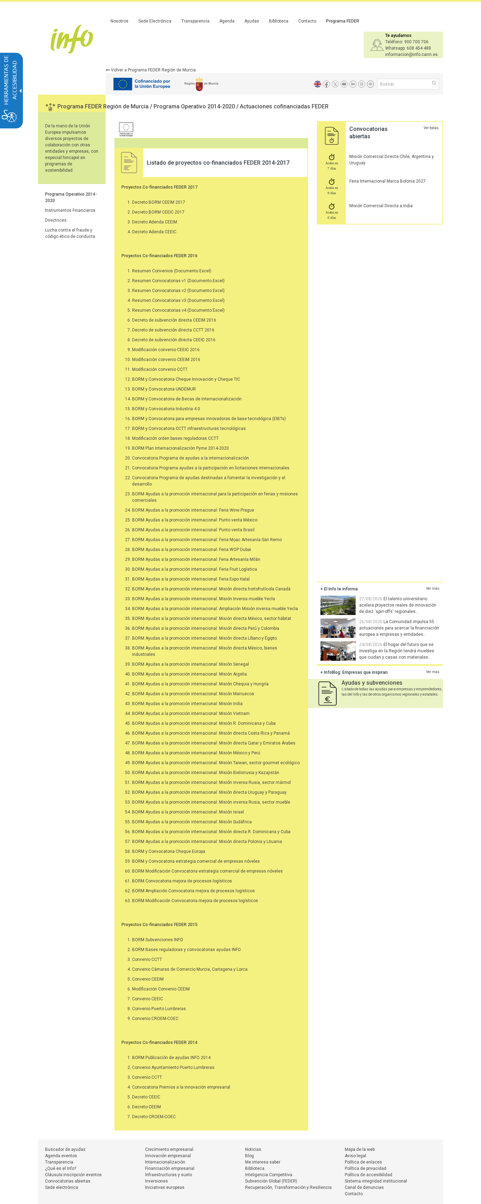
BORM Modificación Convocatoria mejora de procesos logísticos (195, 900)
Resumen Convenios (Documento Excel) (171, 270)
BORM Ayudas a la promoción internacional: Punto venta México (194, 520)
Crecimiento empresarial (169, 1149)
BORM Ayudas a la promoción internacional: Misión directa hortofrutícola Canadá (211, 589)
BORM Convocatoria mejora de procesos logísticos (182, 881)
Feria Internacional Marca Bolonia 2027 (387, 181)
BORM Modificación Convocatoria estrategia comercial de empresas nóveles (207, 871)
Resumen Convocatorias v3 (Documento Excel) (178, 300)
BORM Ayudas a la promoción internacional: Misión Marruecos (193, 693)
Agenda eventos (61, 1155)
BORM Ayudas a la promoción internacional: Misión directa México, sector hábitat (211, 618)
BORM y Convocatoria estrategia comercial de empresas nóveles (196, 861)
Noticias (253, 1149)
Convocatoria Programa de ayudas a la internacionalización (190, 458)
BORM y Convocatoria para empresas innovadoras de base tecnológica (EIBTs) (209, 418)
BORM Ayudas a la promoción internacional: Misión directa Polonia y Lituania (207, 841)
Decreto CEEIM (146, 1106)
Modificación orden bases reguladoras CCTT (175, 438)
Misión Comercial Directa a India (381, 205)
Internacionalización (165, 1162)
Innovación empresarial (168, 1155)
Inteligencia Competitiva (268, 1174)
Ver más (432, 588)
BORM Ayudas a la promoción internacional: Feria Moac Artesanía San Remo (207, 539)
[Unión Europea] (124, 129)
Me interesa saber (262, 1162)
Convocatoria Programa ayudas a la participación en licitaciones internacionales (210, 467)
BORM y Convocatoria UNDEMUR (164, 389)
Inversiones (156, 1181)
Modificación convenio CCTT (160, 369)
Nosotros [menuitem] (120, 21)
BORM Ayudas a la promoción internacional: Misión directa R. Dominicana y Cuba (211, 831)
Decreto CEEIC (146, 1097)
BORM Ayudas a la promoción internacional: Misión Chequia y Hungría (200, 684)
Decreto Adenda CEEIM (154, 222)
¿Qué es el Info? (60, 1168)
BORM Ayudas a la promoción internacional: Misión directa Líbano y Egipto (204, 638)
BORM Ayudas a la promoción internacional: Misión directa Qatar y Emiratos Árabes (213, 743)
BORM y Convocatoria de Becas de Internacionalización (187, 399)
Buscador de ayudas (65, 1149)
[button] (434, 84)
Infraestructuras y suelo (168, 1174)
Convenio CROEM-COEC (155, 1018)
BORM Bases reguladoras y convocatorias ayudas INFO (186, 949)
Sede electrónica (61, 1187)
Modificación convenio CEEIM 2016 (166, 359)
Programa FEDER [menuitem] (342, 21)
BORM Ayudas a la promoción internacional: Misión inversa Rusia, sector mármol (211, 782)
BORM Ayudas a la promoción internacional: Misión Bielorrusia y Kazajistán (205, 772)
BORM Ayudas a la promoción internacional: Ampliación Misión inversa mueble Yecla (215, 608)
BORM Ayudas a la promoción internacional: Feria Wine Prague (193, 510)
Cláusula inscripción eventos (73, 1174)
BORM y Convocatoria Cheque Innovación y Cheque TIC (186, 379)
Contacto (354, 1193)
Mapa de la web (360, 1149)
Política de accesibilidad (368, 1174)
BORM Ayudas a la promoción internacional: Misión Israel (188, 812)
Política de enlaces (363, 1162)
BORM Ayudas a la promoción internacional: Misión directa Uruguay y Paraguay (209, 792)
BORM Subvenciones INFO (157, 939)
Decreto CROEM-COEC (154, 1116)
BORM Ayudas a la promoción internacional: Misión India (187, 703)
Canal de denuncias (364, 1187)
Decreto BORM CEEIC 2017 (158, 212)
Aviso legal (355, 1155)
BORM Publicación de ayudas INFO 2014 (171, 1057)
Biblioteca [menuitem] (278, 21)
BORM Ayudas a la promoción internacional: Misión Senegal (190, 664)
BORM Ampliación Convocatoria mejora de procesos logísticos (193, 890)
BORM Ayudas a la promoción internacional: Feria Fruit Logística (194, 569)
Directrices (56, 220)
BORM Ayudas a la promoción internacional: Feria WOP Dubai (191, 549)
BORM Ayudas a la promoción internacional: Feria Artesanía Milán (196, 559)
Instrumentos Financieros (70, 210)
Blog (249, 1155)
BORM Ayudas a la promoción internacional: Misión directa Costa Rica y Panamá (211, 733)
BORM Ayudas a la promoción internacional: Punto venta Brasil (193, 529)
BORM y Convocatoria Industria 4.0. (166, 408)
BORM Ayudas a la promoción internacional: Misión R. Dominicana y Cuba (204, 723)
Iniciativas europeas (165, 1187)
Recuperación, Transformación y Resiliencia (288, 1187)
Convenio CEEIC (147, 998)
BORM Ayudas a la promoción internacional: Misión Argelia (189, 674)
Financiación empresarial (169, 1168)
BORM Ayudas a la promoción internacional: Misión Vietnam (191, 713)
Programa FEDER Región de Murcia (103, 106)
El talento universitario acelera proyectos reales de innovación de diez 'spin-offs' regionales (397, 605)
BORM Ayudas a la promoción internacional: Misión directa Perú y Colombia (205, 628)
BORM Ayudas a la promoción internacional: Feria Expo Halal (191, 579)
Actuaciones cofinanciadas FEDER (284, 106)
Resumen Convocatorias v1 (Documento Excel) (178, 280)
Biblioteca (254, 1168)
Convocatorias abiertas (67, 1181)
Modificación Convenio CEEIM (161, 989)
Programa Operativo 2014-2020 (195, 106)
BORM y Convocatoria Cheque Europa (168, 851)
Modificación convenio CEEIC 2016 (166, 349)
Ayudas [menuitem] (251, 21)
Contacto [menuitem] (307, 21)
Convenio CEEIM (148, 979)
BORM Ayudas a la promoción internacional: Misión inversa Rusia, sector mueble (211, 802)
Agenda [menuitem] (227, 21)
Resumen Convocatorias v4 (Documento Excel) (178, 310)
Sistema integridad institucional (376, 1181)
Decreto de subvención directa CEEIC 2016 (173, 339)
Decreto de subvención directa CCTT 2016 (173, 330)
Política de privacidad (365, 1168)
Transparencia (59, 1162)
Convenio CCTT (147, 959)
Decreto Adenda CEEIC (154, 231)
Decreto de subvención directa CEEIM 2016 (174, 320)
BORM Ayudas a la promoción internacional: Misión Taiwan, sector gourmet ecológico (216, 762)
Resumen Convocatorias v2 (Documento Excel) (178, 290)
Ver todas (431, 128)
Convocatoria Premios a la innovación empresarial (181, 1087)
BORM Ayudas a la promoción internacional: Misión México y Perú (196, 752)
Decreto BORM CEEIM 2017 (158, 202)
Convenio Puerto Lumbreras (159, 1008)
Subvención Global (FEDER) (271, 1181)
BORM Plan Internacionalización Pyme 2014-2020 (180, 448)
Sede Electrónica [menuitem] (154, 21)
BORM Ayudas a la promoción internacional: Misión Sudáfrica (192, 821)
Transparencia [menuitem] (195, 21)
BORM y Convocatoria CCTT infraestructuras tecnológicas (189, 428)
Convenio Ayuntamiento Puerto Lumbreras (173, 1067)
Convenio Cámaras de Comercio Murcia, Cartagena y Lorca (190, 969)
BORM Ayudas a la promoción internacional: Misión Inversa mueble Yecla (203, 598)
